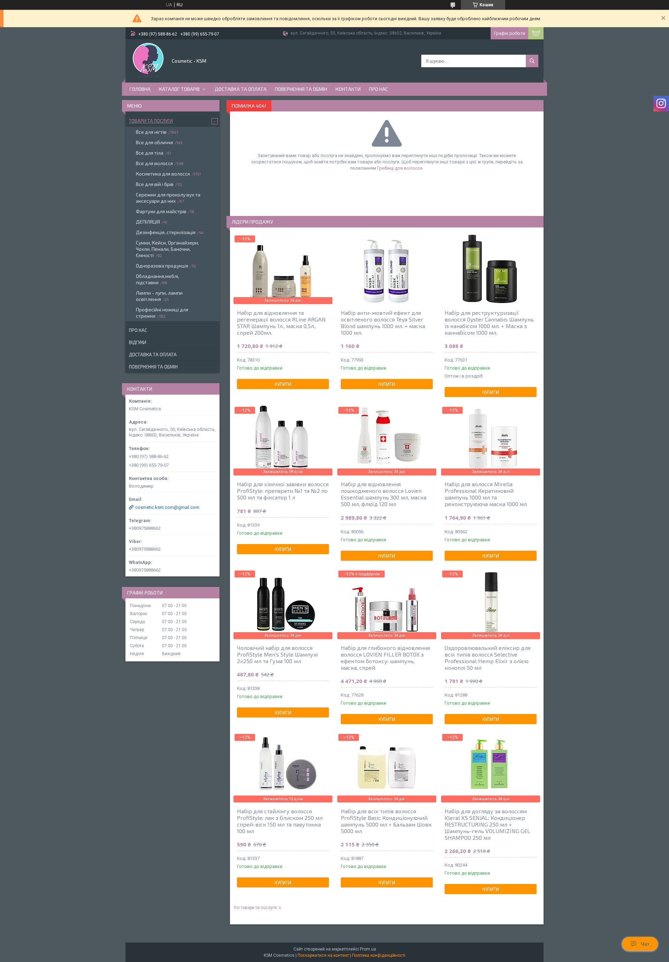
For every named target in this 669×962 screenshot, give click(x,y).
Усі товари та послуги (255, 908)
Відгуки (137, 342)
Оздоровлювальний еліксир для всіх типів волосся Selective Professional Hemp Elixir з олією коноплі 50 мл (487, 657)
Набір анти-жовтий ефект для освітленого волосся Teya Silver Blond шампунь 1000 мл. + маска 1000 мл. (383, 322)
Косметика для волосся (163, 174)
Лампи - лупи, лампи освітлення (159, 296)
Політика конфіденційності (378, 955)
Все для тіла (149, 153)
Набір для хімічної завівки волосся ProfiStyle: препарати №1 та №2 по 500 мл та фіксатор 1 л (283, 491)
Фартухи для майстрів (161, 211)
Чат (645, 944)
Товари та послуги (151, 121)
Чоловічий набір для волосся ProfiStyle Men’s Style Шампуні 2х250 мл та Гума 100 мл (277, 654)
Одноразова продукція (162, 266)
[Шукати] (532, 61)
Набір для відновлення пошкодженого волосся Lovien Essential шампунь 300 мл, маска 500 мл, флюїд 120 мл (383, 494)
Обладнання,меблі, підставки (157, 279)
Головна (140, 89)
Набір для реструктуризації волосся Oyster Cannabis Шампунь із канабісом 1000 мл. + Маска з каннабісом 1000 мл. (489, 322)
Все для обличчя (154, 142)
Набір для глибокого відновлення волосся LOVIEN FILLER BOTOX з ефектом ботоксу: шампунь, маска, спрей (385, 657)
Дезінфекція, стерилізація (165, 232)
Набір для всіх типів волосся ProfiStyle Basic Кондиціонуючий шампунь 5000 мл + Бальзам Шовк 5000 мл (386, 821)
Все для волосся (154, 163)
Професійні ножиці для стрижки (162, 313)
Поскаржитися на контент (323, 955)
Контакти (348, 89)
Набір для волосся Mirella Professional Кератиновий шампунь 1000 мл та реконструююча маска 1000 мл (486, 494)
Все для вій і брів (155, 184)
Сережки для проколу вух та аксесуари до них (168, 198)
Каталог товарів (179, 89)
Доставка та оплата (241, 89)
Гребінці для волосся (399, 168)
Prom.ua (368, 949)
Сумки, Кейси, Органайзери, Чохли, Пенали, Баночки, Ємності (167, 249)
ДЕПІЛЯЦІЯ (148, 222)
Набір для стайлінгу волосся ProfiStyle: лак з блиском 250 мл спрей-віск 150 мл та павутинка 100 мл (280, 821)
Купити (283, 384)
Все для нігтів (151, 132)
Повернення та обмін (301, 89)
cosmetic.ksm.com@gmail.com (167, 507)
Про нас (378, 89)
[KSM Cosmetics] (148, 60)
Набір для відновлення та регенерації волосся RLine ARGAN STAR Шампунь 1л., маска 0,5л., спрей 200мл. (281, 322)
